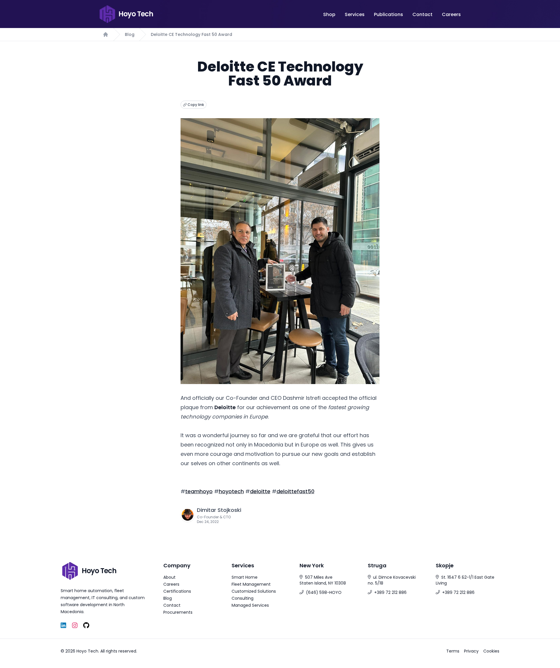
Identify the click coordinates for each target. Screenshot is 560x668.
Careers (451, 14)
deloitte (260, 491)
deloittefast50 (295, 491)
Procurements (177, 612)
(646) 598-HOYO (324, 592)
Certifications (177, 591)
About (169, 577)
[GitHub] (86, 625)
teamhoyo (199, 491)
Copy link (195, 104)
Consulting (242, 598)
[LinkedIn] (63, 625)
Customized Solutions (254, 591)
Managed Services (250, 605)
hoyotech (231, 491)
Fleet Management (251, 584)
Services (355, 14)
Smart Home (245, 577)
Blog (129, 34)
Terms (452, 651)
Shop (329, 14)
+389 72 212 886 (390, 592)
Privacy (471, 651)
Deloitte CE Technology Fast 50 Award (191, 34)
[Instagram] (75, 625)
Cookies (491, 651)
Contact (422, 14)
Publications (388, 14)
